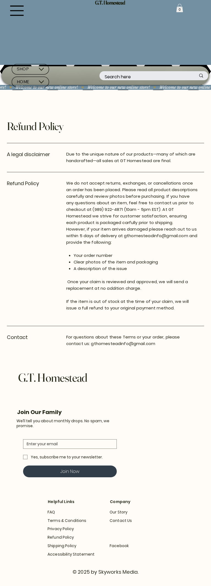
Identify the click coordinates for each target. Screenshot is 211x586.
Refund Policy (61, 537)
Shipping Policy (62, 545)
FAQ (51, 512)
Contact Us (121, 520)
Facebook (119, 545)
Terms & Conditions (67, 520)
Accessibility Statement (71, 554)
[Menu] (17, 11)
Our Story (118, 512)
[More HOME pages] (41, 82)
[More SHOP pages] (41, 69)
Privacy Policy (61, 529)
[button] (179, 8)
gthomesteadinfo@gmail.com (156, 236)
